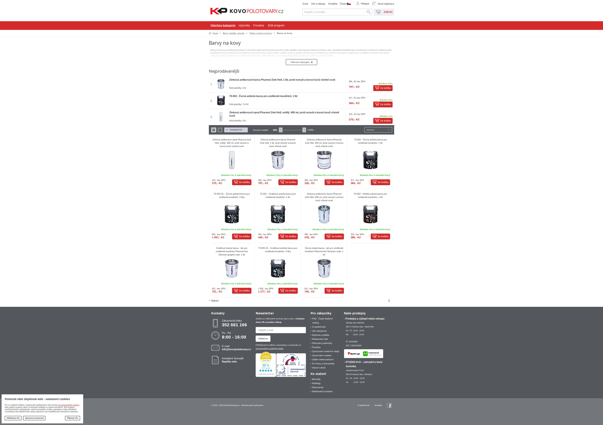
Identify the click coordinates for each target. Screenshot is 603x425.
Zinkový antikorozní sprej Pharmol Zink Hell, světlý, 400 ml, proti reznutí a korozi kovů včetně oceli (231, 142)
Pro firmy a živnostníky (323, 363)
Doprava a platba (320, 335)
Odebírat (263, 338)
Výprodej (244, 25)
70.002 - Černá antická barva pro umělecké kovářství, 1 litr (263, 96)
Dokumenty (317, 387)
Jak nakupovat (319, 331)
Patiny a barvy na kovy (261, 33)
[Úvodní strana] (246, 11)
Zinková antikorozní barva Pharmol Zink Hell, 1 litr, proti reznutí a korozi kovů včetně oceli (282, 79)
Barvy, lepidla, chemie (233, 33)
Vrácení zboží (319, 367)
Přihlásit (365, 3)
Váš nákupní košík (378, 12)
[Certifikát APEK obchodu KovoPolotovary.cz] (291, 376)
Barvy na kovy (284, 33)
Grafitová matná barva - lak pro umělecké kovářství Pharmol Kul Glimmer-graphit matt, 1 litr (232, 251)
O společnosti (319, 327)
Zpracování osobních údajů (325, 351)
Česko (343, 3)
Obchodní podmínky (322, 343)
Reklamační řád (320, 339)
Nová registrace (386, 3)
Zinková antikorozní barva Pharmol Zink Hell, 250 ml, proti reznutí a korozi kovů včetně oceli (324, 142)
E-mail (236, 348)
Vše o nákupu (318, 3)
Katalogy (316, 383)
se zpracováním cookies (69, 405)
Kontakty (332, 3)
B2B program (276, 25)
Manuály (316, 379)
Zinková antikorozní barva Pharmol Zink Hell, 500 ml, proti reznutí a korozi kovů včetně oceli (324, 197)
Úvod (305, 3)
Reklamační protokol (322, 391)
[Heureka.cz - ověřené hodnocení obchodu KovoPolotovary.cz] (266, 376)
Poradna (258, 25)
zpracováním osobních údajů (269, 348)
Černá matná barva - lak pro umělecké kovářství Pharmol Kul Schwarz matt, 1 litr (324, 251)
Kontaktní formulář (233, 360)
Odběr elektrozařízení (323, 359)
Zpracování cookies (321, 355)
